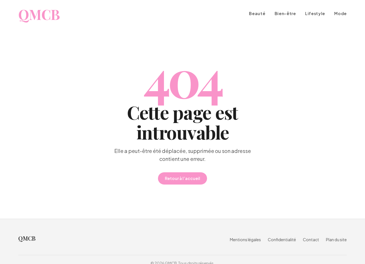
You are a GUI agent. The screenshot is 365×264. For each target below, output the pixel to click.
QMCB (39, 14)
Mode (340, 13)
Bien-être (285, 13)
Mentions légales (245, 239)
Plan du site (336, 239)
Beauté (257, 13)
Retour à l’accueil (182, 178)
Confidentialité (282, 239)
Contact (311, 239)
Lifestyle (315, 13)
